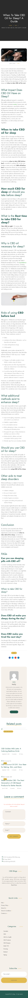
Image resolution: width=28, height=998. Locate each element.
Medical (5, 952)
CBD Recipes (6, 943)
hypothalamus (22, 263)
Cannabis (5, 931)
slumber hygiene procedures (11, 498)
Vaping (5, 955)
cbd (14, 653)
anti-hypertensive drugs (13, 345)
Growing (5, 949)
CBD (18, 63)
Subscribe (14, 980)
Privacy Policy (4, 905)
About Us (3, 908)
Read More (14, 885)
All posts (14, 711)
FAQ (2, 903)
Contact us (3, 913)
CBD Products (7, 940)
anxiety (15, 104)
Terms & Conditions (6, 911)
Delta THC (6, 946)
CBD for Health (7, 937)
